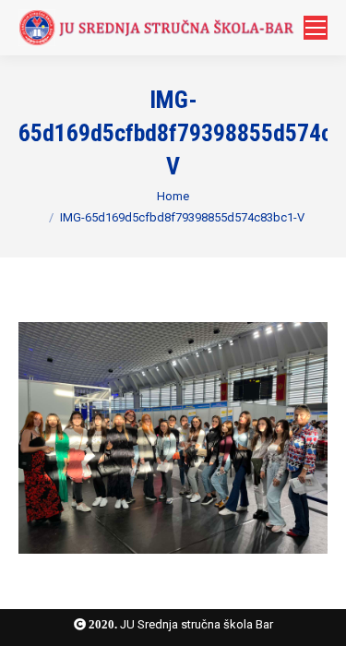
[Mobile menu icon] (316, 28)
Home (173, 196)
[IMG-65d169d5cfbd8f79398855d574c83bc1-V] (173, 438)
